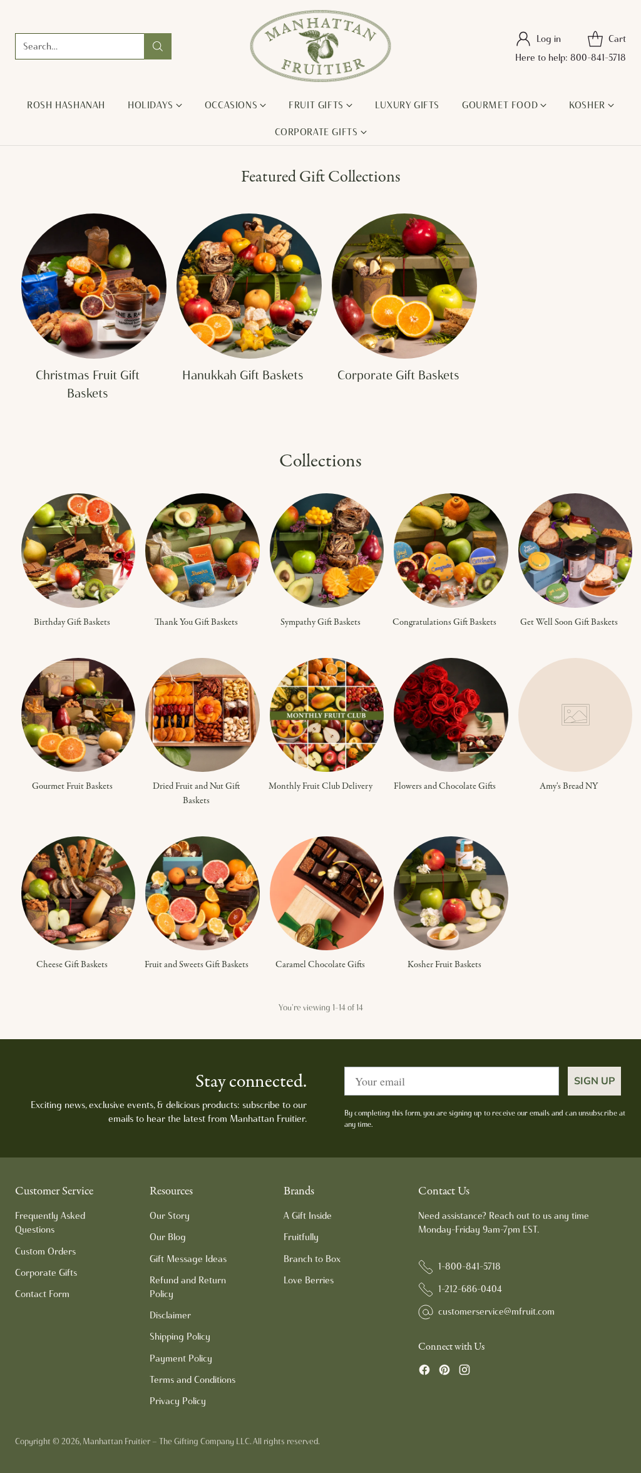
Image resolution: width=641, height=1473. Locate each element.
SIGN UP (594, 1081)
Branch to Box (312, 1259)
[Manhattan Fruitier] (320, 46)
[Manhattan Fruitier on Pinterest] (444, 1371)
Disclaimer (170, 1315)
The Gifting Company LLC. (205, 1441)
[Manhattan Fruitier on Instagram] (464, 1371)
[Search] (158, 46)
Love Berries (309, 1280)
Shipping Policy (180, 1336)
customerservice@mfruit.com (496, 1311)
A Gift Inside (308, 1215)
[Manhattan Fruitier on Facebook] (424, 1371)
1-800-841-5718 (469, 1266)
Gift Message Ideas (188, 1259)
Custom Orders (45, 1251)
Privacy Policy (178, 1401)
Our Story (170, 1215)
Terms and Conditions (192, 1379)
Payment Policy (181, 1358)
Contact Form (42, 1294)
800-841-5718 (598, 57)
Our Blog (168, 1237)
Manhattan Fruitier (116, 1441)
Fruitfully (301, 1237)
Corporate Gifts (46, 1272)
